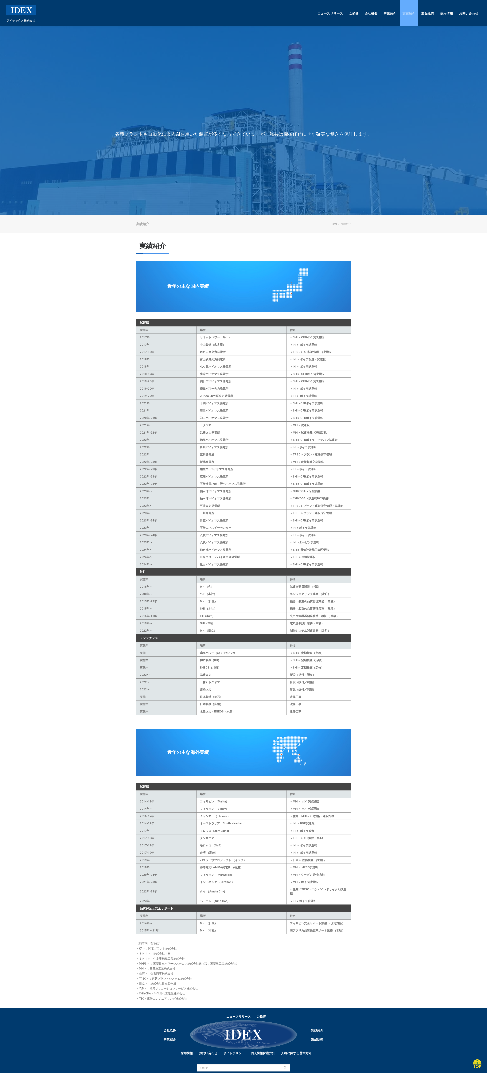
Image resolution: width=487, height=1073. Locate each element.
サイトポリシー (234, 1053)
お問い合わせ (468, 13)
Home (334, 223)
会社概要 (371, 13)
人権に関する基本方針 (296, 1053)
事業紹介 (390, 13)
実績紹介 (409, 13)
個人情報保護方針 (263, 1053)
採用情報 (446, 13)
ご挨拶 (354, 13)
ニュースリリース (330, 13)
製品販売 (427, 13)
